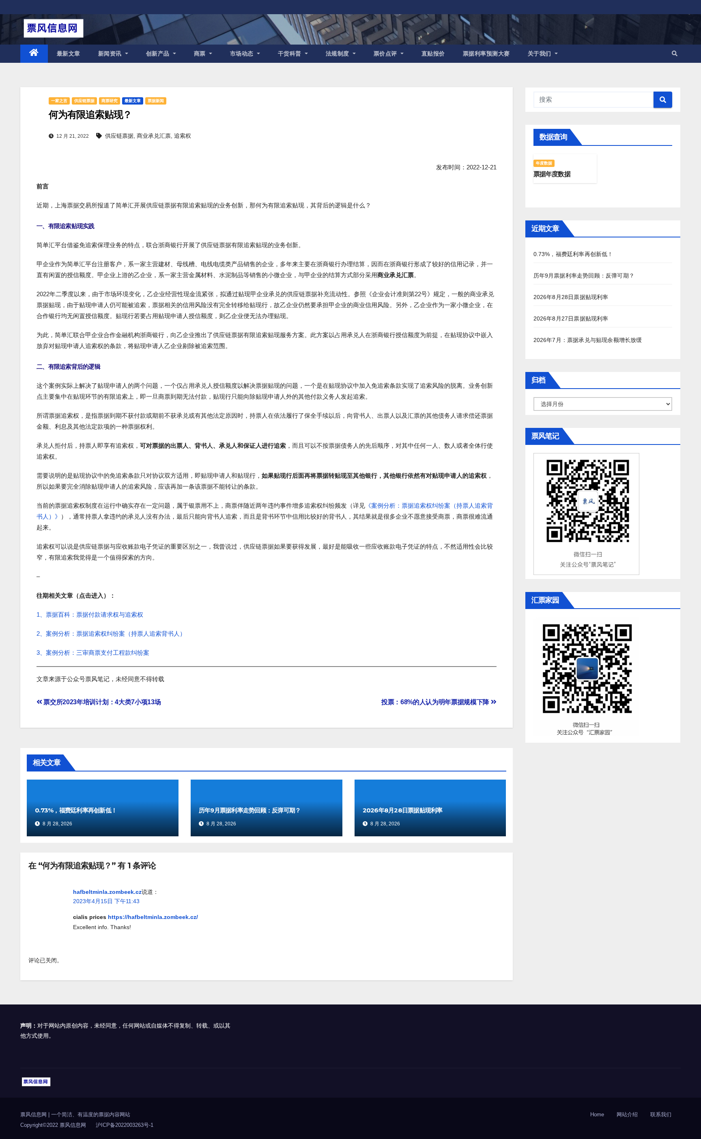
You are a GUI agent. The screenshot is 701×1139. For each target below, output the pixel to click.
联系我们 (660, 1114)
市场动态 (243, 53)
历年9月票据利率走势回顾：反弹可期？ (250, 810)
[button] (674, 53)
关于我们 (540, 53)
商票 (201, 53)
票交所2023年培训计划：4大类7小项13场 (101, 702)
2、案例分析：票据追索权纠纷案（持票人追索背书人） (111, 633)
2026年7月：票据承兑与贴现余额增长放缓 (587, 340)
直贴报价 (433, 53)
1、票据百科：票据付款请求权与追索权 (90, 614)
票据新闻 (156, 100)
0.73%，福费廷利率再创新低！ (76, 810)
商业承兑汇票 (154, 135)
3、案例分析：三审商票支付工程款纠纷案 (93, 652)
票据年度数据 (551, 174)
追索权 (182, 135)
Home (597, 1114)
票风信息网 (34, 1114)
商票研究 (109, 100)
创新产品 (159, 53)
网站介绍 (627, 1114)
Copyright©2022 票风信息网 (53, 1125)
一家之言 (59, 100)
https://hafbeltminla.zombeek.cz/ (153, 917)
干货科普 (290, 53)
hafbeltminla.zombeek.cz (107, 892)
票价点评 (386, 53)
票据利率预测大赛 (486, 53)
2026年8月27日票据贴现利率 (571, 318)
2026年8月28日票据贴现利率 (403, 810)
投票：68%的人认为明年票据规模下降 (436, 702)
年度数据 (544, 163)
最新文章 (68, 53)
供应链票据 (84, 100)
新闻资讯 (111, 53)
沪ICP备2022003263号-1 (124, 1125)
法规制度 (338, 53)
